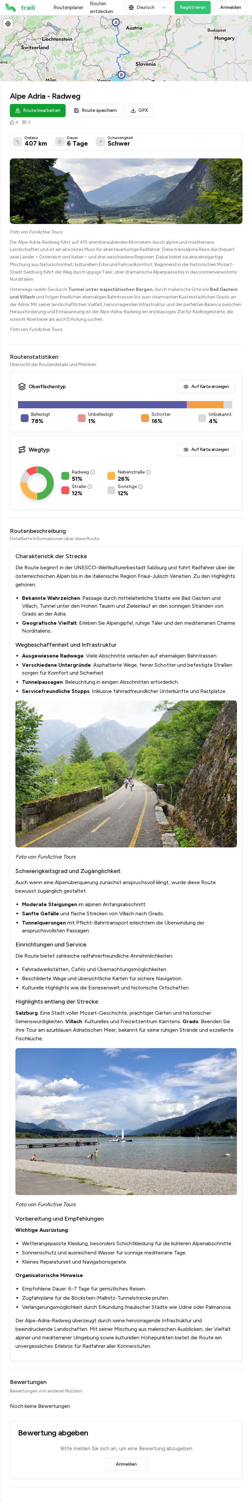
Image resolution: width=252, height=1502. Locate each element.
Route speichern (99, 110)
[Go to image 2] (124, 220)
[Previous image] (17, 191)
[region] (126, 48)
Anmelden (230, 7)
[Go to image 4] (132, 220)
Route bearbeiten (41, 110)
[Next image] (235, 191)
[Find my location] (8, 24)
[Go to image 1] (121, 220)
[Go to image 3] (128, 220)
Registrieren (193, 7)
